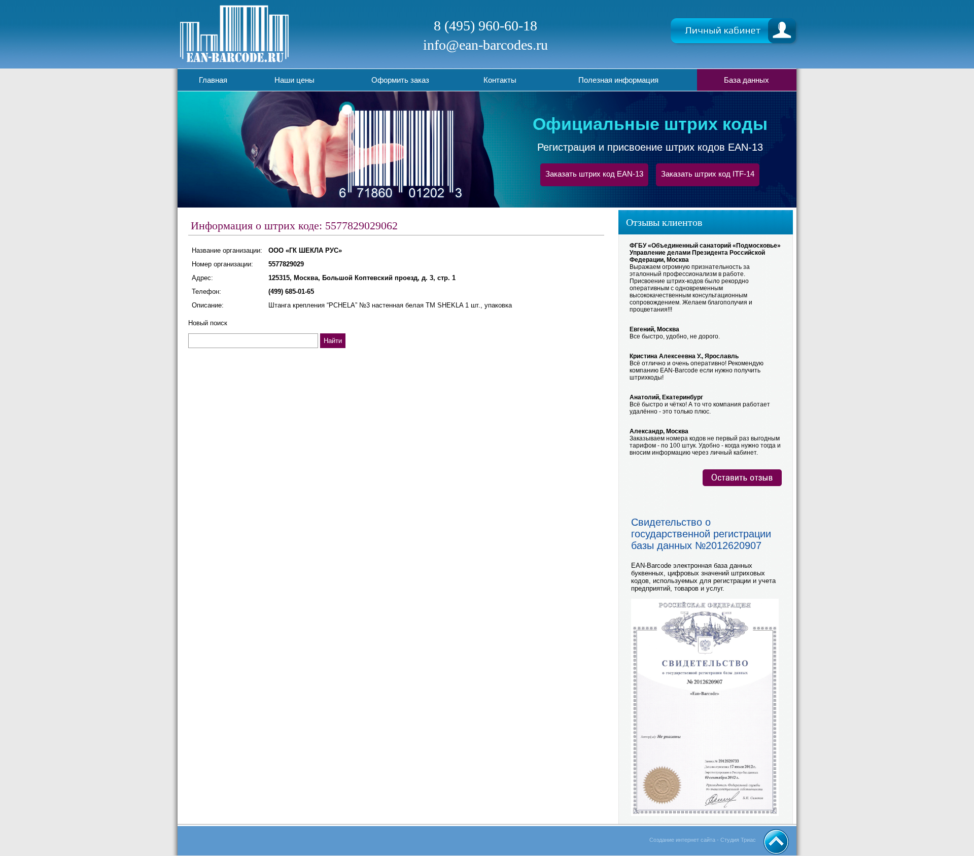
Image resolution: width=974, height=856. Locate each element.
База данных (746, 80)
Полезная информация (618, 80)
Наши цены (294, 80)
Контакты (499, 80)
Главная (213, 80)
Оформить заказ (400, 80)
